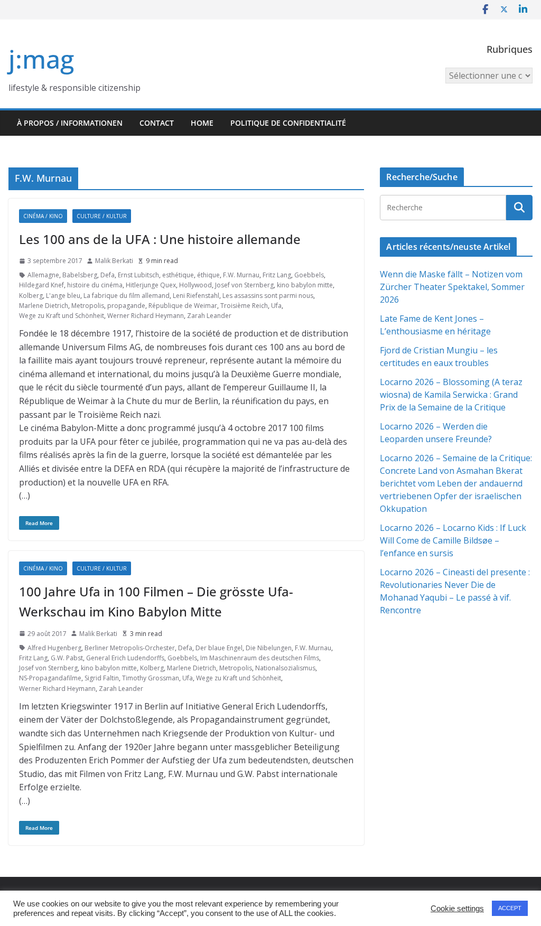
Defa (107, 274)
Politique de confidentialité (288, 123)
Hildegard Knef (41, 284)
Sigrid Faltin (102, 678)
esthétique (178, 274)
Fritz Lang (277, 274)
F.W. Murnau (241, 274)
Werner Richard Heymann (145, 315)
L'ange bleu (63, 295)
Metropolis (87, 305)
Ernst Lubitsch (138, 274)
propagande (126, 305)
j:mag (41, 59)
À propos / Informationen (70, 123)
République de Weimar (182, 305)
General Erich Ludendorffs (125, 657)
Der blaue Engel (218, 647)
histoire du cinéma (95, 284)
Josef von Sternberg (244, 284)
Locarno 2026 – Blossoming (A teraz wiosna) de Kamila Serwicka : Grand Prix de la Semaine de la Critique (451, 394)
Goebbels (309, 274)
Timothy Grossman (150, 678)
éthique (208, 274)
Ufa (276, 305)
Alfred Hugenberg (54, 647)
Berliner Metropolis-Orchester (130, 647)
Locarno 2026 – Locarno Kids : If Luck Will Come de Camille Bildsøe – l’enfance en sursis (453, 540)
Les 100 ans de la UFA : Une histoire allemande (160, 239)
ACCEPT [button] (509, 908)
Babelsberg (79, 274)
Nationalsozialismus (285, 667)
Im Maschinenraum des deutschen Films (259, 657)
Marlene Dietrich (43, 305)
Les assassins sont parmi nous (267, 295)
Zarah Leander (209, 315)
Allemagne (43, 274)
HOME (202, 123)
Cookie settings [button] (457, 908)
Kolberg (31, 295)
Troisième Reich (244, 305)
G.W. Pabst (67, 657)
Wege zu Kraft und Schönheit (61, 315)
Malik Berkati (114, 260)
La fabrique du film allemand (126, 295)
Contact (156, 123)
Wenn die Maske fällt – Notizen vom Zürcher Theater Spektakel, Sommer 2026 (452, 286)
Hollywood (195, 284)
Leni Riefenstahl (196, 295)
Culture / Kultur (102, 216)
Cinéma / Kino (43, 216)
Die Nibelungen (269, 647)
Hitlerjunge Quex (151, 284)
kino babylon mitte (305, 284)
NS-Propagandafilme (50, 678)
